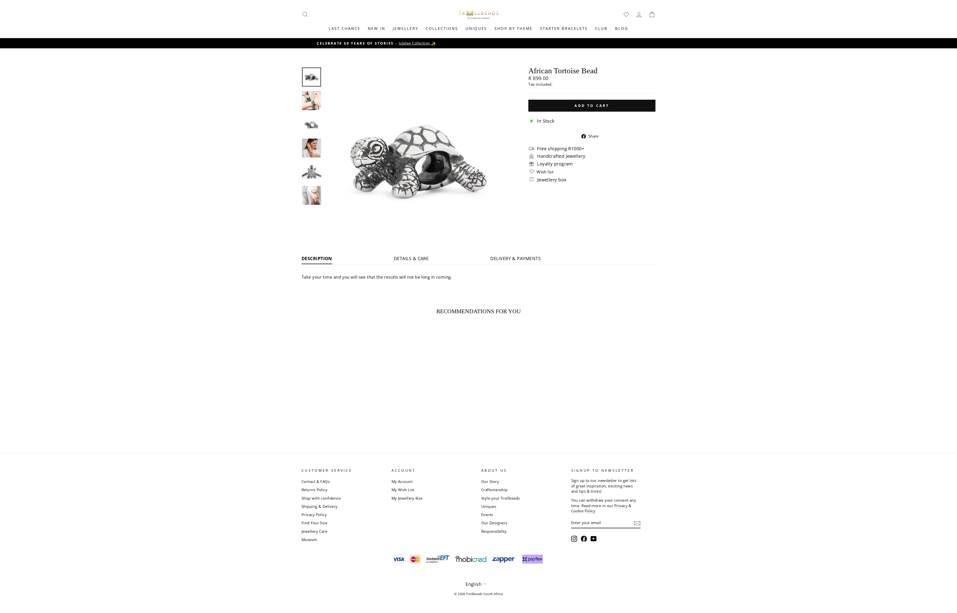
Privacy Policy (314, 514)
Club (601, 28)
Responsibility (494, 531)
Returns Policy (314, 489)
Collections (442, 28)
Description (317, 258)
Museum (309, 539)
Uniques (476, 28)
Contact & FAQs (316, 481)
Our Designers (494, 522)
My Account (402, 481)
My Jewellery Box (407, 498)
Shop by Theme (513, 28)
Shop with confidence (321, 498)
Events (487, 514)
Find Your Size (314, 522)
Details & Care (411, 258)
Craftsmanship (494, 489)
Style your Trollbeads (500, 498)
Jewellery (405, 28)
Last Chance (344, 28)
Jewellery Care (314, 531)
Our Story (490, 481)
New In (376, 28)
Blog (621, 28)
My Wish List (403, 489)
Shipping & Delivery (320, 506)
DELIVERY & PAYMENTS (515, 258)
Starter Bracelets (564, 28)
